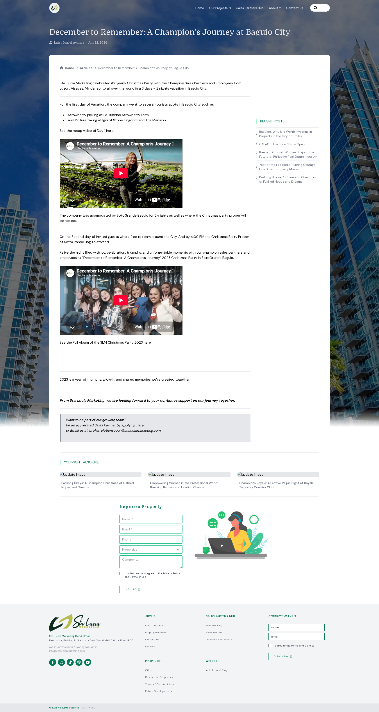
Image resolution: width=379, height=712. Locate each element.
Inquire (130, 589)
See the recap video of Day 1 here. (87, 130)
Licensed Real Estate (219, 639)
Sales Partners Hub (250, 8)
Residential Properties (159, 677)
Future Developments (158, 691)
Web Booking (214, 625)
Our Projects (218, 8)
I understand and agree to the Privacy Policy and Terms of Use (152, 575)
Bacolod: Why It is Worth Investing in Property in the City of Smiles (285, 134)
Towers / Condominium (159, 684)
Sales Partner (214, 632)
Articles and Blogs (217, 670)
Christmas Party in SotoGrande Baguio (202, 257)
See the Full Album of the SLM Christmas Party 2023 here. (106, 342)
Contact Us (294, 8)
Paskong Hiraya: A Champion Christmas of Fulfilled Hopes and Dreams (287, 179)
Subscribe (281, 656)
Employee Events (155, 632)
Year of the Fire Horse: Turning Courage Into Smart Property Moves (287, 167)
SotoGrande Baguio (132, 215)
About (273, 8)
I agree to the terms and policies (294, 645)
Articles (86, 68)
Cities (148, 670)
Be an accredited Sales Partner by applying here (104, 425)
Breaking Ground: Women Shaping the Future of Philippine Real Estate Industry (288, 154)
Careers (150, 646)
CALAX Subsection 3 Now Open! (282, 144)
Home (199, 8)
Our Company (154, 625)
